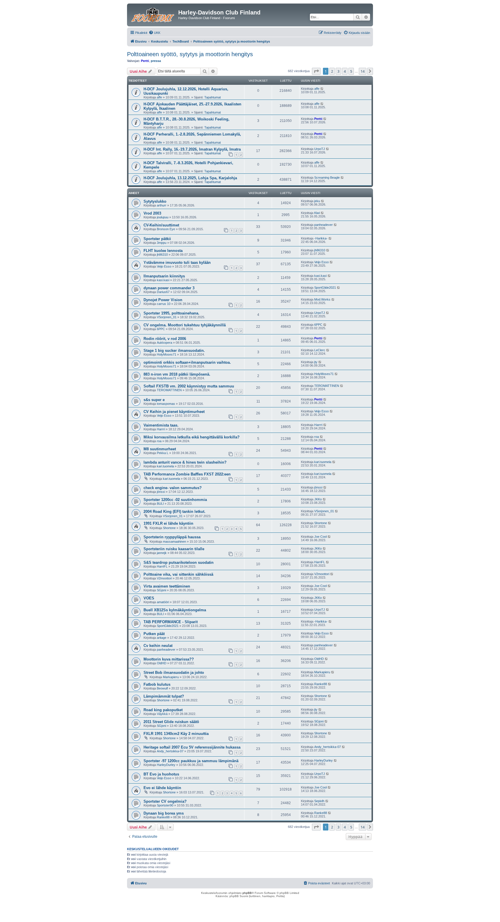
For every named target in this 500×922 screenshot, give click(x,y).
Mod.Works (322, 299)
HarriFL (162, 566)
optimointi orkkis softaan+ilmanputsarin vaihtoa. (187, 362)
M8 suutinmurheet (160, 449)
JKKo (318, 499)
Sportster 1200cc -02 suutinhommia (175, 499)
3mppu (161, 242)
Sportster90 (165, 805)
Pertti (145, 61)
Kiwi (317, 213)
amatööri (163, 602)
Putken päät (154, 634)
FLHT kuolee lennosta (163, 250)
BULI (160, 503)
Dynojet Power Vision (163, 300)
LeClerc (319, 350)
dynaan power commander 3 (169, 288)
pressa (156, 61)
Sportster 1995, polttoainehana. (171, 313)
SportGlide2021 (325, 287)
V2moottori (164, 578)
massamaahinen (174, 541)
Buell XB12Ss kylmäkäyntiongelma (175, 610)
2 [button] (332, 71)
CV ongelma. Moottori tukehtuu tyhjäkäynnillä (185, 325)
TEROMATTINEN (169, 390)
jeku (317, 201)
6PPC (161, 329)
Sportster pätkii (157, 239)
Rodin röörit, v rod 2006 (165, 338)
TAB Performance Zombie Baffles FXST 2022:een (187, 474)
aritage (161, 637)
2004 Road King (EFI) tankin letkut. (174, 511)
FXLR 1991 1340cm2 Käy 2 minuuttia (176, 733)
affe (159, 97)
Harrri (161, 429)
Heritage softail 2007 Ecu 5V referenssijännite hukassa (192, 747)
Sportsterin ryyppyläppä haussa (172, 537)
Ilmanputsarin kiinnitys (164, 276)
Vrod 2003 (152, 213)
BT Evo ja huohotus (161, 774)
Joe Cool (320, 536)
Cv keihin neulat (158, 645)
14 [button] (363, 71)
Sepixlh (319, 801)
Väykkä (162, 714)
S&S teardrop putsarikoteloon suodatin (179, 562)
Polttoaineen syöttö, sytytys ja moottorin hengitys (190, 54)
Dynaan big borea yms (164, 813)
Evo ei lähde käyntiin (162, 788)
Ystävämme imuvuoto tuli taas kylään (177, 262)
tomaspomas (166, 403)
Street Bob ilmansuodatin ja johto (174, 672)
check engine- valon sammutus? (173, 488)
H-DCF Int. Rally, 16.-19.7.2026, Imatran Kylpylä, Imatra (192, 149)
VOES (149, 598)
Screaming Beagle (327, 177)
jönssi (161, 491)
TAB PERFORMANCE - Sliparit (171, 622)
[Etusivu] (153, 14)
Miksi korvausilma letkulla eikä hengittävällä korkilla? (192, 437)
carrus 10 (163, 303)
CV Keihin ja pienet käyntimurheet (174, 411)
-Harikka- (321, 238)
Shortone (169, 528)
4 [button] (345, 71)
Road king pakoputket (163, 710)
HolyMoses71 (166, 354)
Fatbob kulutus (157, 684)
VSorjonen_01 (167, 317)
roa (159, 441)
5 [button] (351, 71)
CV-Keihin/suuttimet (161, 225)
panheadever (323, 224)
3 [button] (338, 71)
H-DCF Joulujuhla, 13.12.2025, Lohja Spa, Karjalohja (190, 178)
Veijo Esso (164, 266)
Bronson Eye (166, 229)
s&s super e (154, 400)
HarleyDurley (166, 764)
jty (315, 362)
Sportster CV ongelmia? (165, 801)
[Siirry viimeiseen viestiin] (322, 88)
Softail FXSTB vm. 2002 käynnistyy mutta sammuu (189, 386)
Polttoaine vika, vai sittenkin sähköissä (178, 574)
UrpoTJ (319, 149)
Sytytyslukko (155, 201)
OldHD (161, 663)
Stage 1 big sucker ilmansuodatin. (174, 350)
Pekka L (162, 453)
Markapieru (171, 677)
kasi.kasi (163, 280)
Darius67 (163, 292)
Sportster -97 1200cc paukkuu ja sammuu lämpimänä (191, 761)
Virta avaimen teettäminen (167, 586)
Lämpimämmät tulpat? (164, 696)
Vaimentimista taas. (161, 425)
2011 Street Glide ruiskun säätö (171, 722)
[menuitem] (154, 32)
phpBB (247, 892)
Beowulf (162, 688)
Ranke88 (320, 684)
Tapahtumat (212, 97)
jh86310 (162, 254)
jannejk (162, 553)
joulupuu (162, 217)
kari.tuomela (165, 466)
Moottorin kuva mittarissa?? (169, 659)
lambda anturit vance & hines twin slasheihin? (185, 462)
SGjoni (161, 590)
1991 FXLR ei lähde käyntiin (168, 523)
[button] (316, 71)
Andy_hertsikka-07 (170, 751)
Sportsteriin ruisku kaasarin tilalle (174, 549)
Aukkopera (164, 342)
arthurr (161, 205)
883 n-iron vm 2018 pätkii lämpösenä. (177, 374)
